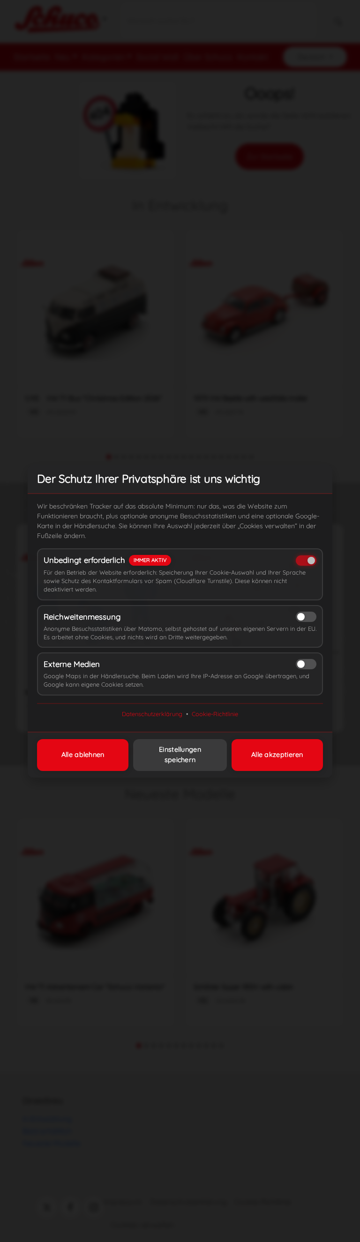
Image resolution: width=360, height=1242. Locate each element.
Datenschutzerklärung (152, 714)
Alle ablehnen (83, 754)
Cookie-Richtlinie (215, 714)
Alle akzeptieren (277, 754)
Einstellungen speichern (180, 754)
